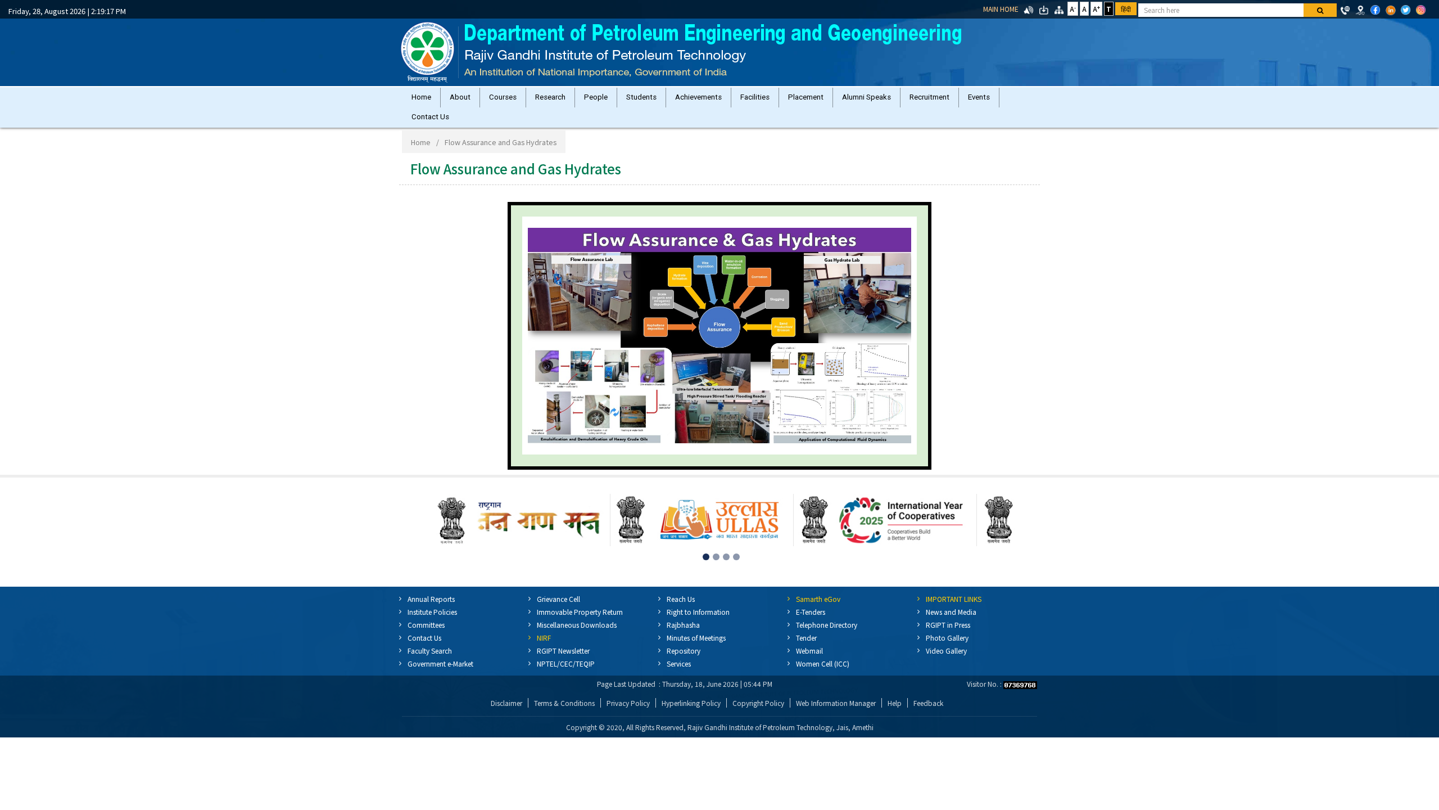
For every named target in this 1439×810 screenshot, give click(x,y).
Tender (806, 649)
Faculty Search (430, 662)
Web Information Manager (836, 714)
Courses (514, 100)
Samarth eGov (818, 610)
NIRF (544, 649)
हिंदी (1126, 9)
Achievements (727, 100)
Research (566, 100)
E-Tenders (810, 623)
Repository (683, 662)
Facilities (788, 100)
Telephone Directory (826, 636)
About (466, 100)
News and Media (951, 623)
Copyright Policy (758, 714)
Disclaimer (506, 714)
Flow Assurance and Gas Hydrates (500, 153)
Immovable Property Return (580, 623)
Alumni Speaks (909, 100)
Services (679, 675)
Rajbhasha (683, 636)
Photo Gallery (947, 649)
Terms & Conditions (564, 714)
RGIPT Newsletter (563, 662)
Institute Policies (432, 623)
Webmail (809, 662)
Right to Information (698, 623)
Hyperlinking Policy (691, 714)
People (616, 100)
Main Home (1001, 9)
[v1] (1320, 10)
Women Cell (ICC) (822, 675)
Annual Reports (431, 610)
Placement (844, 100)
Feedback (928, 714)
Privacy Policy (628, 714)
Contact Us (477, 125)
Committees (426, 636)
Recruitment (977, 100)
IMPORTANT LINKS (953, 610)
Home (423, 100)
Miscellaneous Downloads (577, 636)
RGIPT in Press (948, 636)
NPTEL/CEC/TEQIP (566, 675)
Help (895, 714)
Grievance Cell (558, 610)
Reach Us (681, 610)
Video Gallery (946, 662)
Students (666, 100)
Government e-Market (440, 675)
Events (425, 125)
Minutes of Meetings (696, 649)
